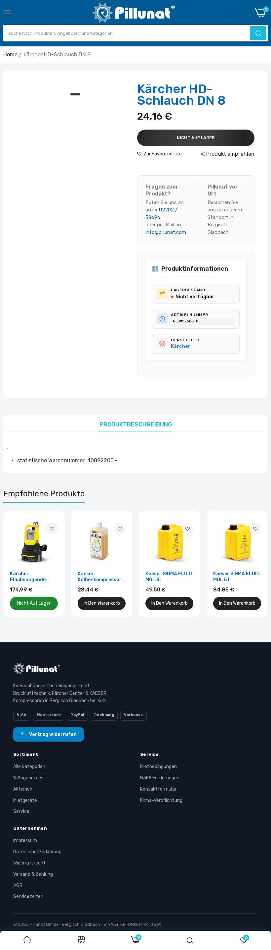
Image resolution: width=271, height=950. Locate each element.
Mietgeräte (25, 800)
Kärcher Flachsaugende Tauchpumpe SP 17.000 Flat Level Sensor (30, 577)
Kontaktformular (158, 789)
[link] (52, 528)
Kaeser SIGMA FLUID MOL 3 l (168, 577)
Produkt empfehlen (230, 154)
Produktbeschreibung (135, 424)
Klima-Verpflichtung (161, 800)
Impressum (25, 840)
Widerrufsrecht (29, 863)
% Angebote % (28, 778)
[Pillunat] (133, 14)
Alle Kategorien (29, 766)
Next (251, 564)
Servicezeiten (28, 896)
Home (10, 54)
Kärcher (180, 346)
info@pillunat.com (165, 232)
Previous (20, 564)
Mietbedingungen (158, 766)
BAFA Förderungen (159, 778)
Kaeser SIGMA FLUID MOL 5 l (236, 577)
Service (21, 811)
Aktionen (22, 789)
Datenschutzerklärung (37, 852)
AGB (17, 885)
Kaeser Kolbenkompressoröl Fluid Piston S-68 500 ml (102, 577)
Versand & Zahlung (33, 874)
